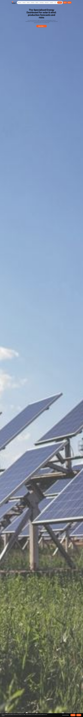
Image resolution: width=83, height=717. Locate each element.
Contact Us (60, 2)
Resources (46, 2)
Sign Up (69, 2)
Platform (28, 2)
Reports (37, 2)
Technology (42, 2)
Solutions (24, 2)
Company (51, 2)
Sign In (65, 2)
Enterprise (19, 2)
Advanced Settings (65, 715)
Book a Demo (40, 26)
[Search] (55, 2)
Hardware (32, 2)
